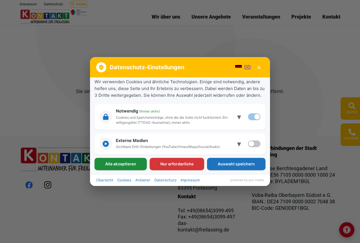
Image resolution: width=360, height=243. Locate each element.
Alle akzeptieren (120, 163)
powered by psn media (247, 180)
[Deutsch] (238, 67)
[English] (247, 67)
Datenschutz (165, 180)
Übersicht (104, 180)
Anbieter (142, 180)
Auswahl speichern (236, 163)
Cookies (124, 180)
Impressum (190, 180)
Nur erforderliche (177, 163)
